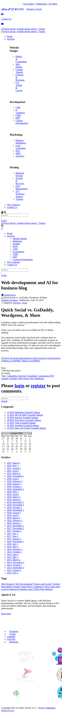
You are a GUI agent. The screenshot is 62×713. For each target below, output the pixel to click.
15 (8, 423)
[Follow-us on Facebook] (3, 4)
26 (8, 425)
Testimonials (41, 4)
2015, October (14, 552)
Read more (6, 613)
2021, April (13, 471)
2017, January (14, 539)
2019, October (14, 486)
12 (8, 415)
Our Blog (53, 4)
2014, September (15, 567)
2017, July (12, 533)
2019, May (13, 491)
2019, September (15, 489)
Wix (32, 378)
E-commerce (20, 111)
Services (17, 303)
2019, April (13, 494)
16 (8, 428)
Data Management (21, 187)
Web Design (19, 65)
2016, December (15, 541)
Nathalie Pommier (9, 300)
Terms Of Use (7, 710)
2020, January (14, 484)
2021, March (13, 473)
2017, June (13, 536)
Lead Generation (21, 146)
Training (19, 199)
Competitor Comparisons (38, 376)
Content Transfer (19, 70)
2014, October (14, 565)
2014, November (15, 562)
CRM (18, 115)
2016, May (13, 546)
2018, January (14, 523)
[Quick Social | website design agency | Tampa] (23, 29)
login (19, 385)
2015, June (13, 554)
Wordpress (39, 378)
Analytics (20, 156)
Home (7, 295)
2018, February (15, 520)
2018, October (14, 507)
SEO (18, 151)
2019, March (13, 497)
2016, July (12, 544)
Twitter (12, 634)
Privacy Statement (47, 708)
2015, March (13, 560)
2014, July (12, 573)
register (38, 385)
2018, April (13, 515)
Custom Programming (22, 121)
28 (8, 420)
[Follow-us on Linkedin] (15, 4)
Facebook (13, 631)
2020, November (15, 476)
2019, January (14, 499)
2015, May (13, 557)
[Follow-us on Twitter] (9, 4)
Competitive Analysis (17, 376)
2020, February (15, 481)
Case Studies (28, 4)
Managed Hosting (20, 174)
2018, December (15, 502)
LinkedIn (11, 636)
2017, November (15, 528)
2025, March (13, 463)
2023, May (13, 465)
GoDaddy (13, 378)
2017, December (15, 526)
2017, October (14, 531)
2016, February (15, 549)
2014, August (14, 570)
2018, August (14, 512)
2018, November (15, 505)
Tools (24, 303)
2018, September (15, 510)
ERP (18, 118)
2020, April (13, 478)
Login (4, 220)
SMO (18, 153)
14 (8, 412)
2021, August (14, 468)
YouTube (11, 639)
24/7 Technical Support (20, 194)
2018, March (13, 518)
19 (8, 417)
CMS (18, 107)
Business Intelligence (21, 141)
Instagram (13, 642)
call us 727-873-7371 (12, 9)
